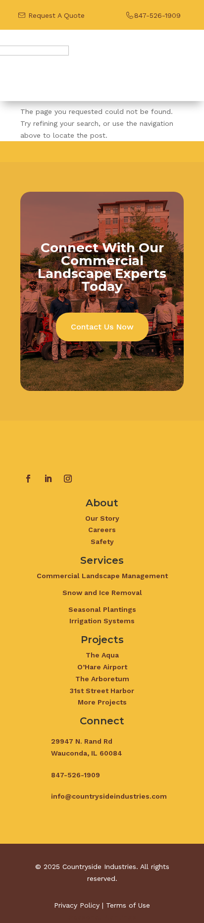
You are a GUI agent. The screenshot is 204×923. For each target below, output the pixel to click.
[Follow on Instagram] (68, 479)
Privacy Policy (77, 905)
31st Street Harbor (102, 691)
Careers (102, 530)
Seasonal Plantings (102, 609)
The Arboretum (102, 679)
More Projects (102, 702)
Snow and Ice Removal (102, 593)
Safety (102, 541)
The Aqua (102, 655)
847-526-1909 (157, 15)
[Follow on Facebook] (28, 479)
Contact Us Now (102, 326)
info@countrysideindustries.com (109, 796)
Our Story (102, 518)
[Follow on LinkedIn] (48, 479)
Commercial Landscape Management (102, 576)
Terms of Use (128, 905)
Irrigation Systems (102, 621)
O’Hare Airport (102, 667)
